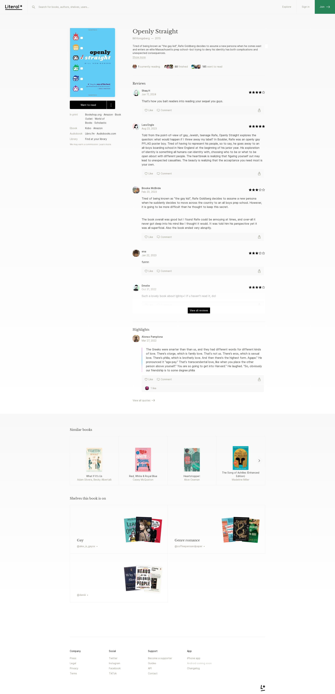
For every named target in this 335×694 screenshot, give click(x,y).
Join (322, 6)
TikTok (113, 673)
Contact (153, 673)
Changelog (193, 668)
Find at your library (96, 138)
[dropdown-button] (111, 105)
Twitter (113, 658)
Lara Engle (148, 124)
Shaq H (146, 90)
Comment (166, 110)
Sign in (306, 6)
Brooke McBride (151, 188)
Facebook (115, 668)
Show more (139, 57)
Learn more (105, 144)
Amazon (108, 114)
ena (144, 251)
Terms (73, 673)
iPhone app (193, 658)
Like (150, 110)
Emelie (146, 285)
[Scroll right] (259, 460)
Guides (152, 663)
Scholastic (100, 122)
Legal (73, 663)
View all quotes (141, 400)
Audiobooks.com (106, 133)
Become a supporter (160, 658)
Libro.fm (90, 133)
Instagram (114, 663)
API (150, 668)
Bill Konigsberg (141, 38)
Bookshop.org (93, 114)
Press (73, 658)
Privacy (74, 668)
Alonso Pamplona (152, 336)
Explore (286, 6)
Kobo (88, 128)
